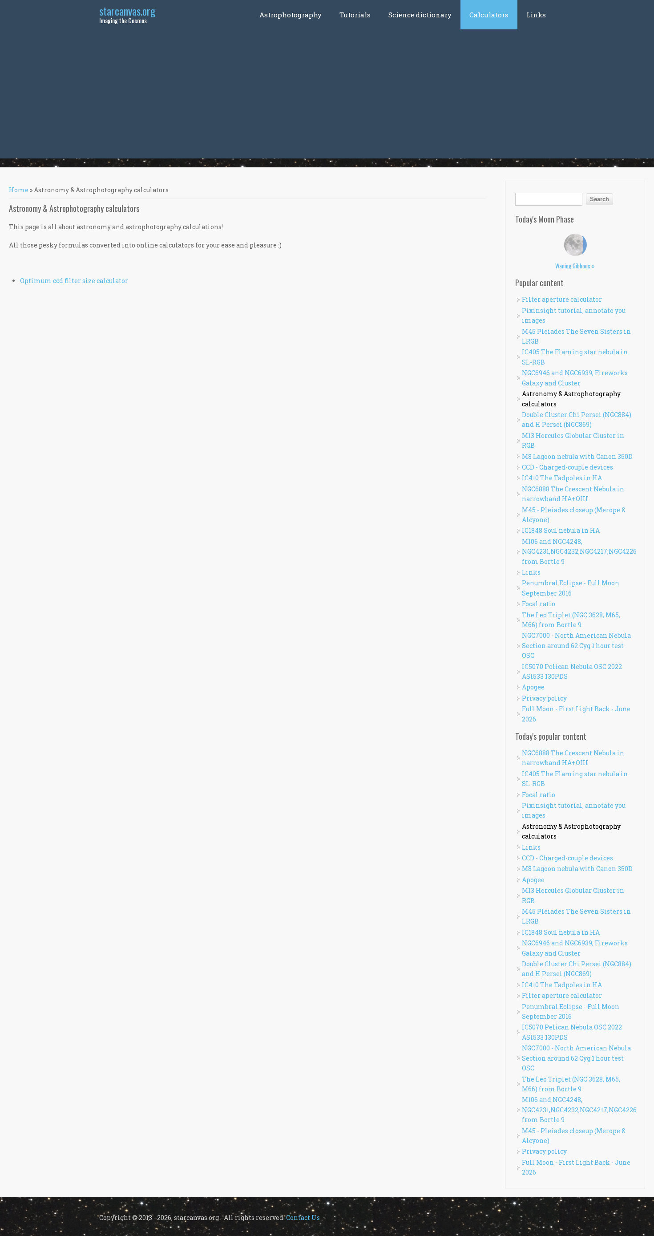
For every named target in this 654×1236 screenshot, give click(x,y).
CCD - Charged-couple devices (567, 467)
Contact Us (303, 1217)
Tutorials (355, 14)
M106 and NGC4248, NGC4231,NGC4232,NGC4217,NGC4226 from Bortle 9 (579, 551)
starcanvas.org (127, 11)
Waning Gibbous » (575, 265)
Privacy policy (544, 698)
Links (536, 14)
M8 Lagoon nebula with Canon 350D (577, 456)
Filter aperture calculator (562, 299)
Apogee (533, 687)
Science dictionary (420, 14)
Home (18, 190)
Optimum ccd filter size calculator (74, 280)
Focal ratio (538, 604)
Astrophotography (290, 14)
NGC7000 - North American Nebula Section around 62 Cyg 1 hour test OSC (576, 645)
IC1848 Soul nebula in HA (561, 530)
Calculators (489, 14)
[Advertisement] (327, 96)
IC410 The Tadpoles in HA (562, 478)
